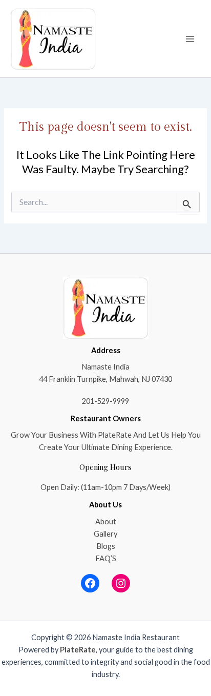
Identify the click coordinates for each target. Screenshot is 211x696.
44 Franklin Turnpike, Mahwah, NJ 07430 (105, 379)
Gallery (105, 533)
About (105, 521)
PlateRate (78, 649)
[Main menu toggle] (190, 39)
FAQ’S (105, 558)
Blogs (105, 546)
